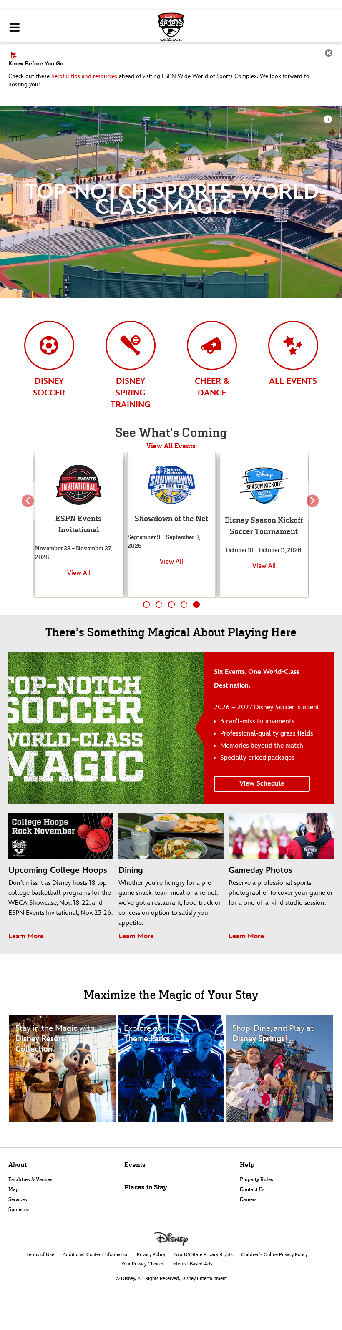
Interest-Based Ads (192, 1264)
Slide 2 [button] (159, 605)
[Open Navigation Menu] (14, 27)
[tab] (49, 358)
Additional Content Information (95, 1255)
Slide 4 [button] (184, 605)
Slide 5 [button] (196, 605)
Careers (248, 1199)
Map (13, 1189)
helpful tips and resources (84, 76)
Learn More (26, 936)
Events (135, 1164)
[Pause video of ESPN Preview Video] (328, 119)
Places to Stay (145, 1187)
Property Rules (256, 1179)
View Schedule (261, 784)
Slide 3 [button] (171, 605)
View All (79, 561)
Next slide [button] (312, 507)
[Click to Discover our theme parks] (171, 1068)
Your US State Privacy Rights (203, 1255)
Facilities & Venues (30, 1179)
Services (17, 1199)
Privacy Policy (151, 1255)
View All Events (171, 445)
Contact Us (252, 1189)
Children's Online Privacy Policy (274, 1255)
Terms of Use (40, 1255)
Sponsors (19, 1209)
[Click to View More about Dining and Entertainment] (279, 1068)
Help (247, 1164)
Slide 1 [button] (146, 605)
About (17, 1164)
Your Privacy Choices (142, 1264)
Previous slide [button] (29, 507)
